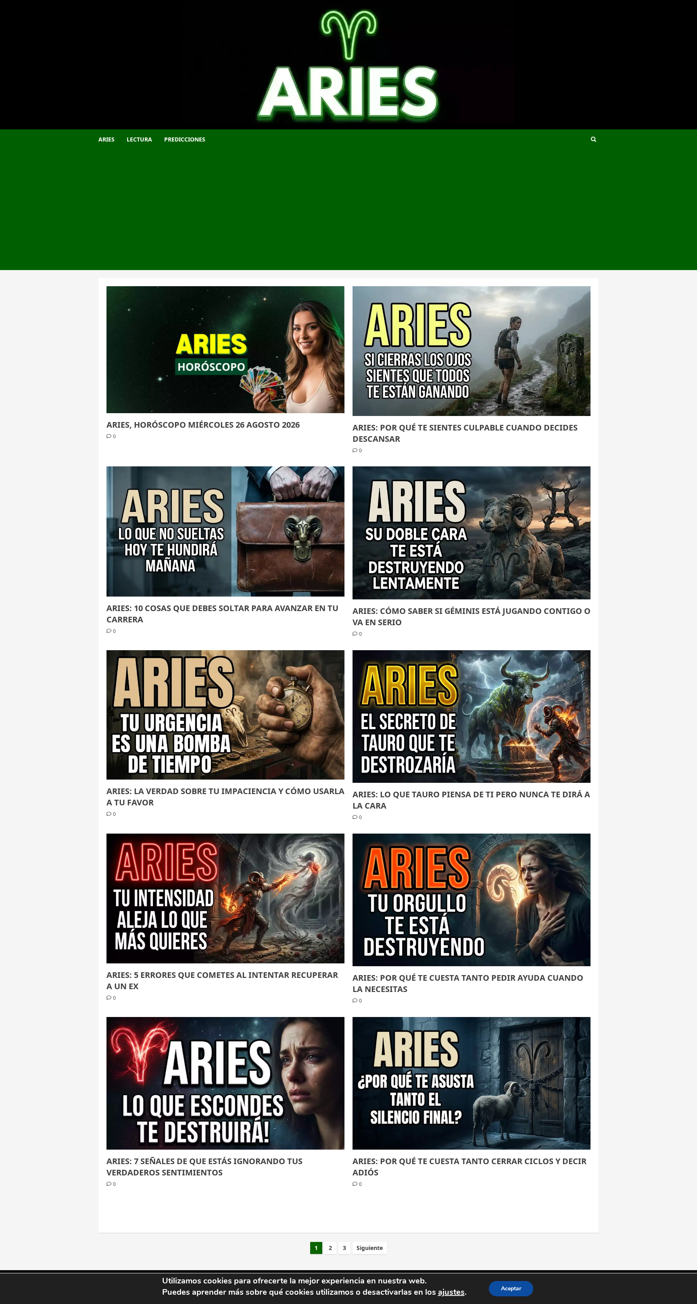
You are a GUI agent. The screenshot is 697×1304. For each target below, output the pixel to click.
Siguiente (370, 1248)
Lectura (139, 139)
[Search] (593, 139)
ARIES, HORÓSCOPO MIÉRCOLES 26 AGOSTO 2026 (203, 424)
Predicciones (184, 139)
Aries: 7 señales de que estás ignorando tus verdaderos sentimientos (204, 1167)
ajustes (451, 1292)
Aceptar (511, 1288)
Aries (106, 139)
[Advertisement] (348, 209)
